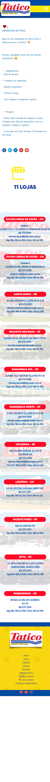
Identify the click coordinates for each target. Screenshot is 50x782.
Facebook (4, 150)
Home (26, 655)
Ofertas (26, 666)
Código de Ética (26, 672)
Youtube (26, 692)
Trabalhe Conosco (26, 676)
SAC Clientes (28, 679)
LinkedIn (15, 150)
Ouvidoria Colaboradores (26, 683)
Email (27, 150)
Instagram (31, 692)
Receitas (26, 669)
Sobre (26, 659)
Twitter (10, 150)
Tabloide (26, 662)
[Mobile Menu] (46, 9)
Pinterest (21, 150)
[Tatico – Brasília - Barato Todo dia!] (15, 9)
